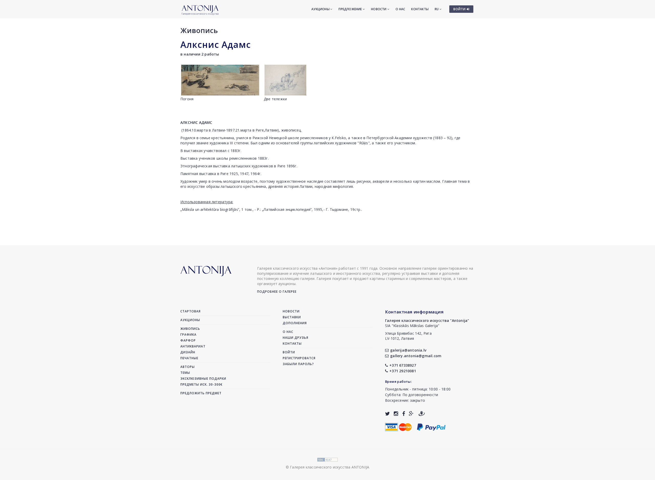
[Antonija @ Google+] (411, 413)
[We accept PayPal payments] (431, 426)
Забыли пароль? (298, 364)
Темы (185, 372)
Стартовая (190, 311)
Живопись (199, 30)
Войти (289, 352)
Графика (188, 334)
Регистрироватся (299, 358)
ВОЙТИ (460, 9)
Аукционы (320, 9)
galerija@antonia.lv (408, 350)
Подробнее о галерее (277, 291)
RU (437, 9)
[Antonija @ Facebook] (403, 413)
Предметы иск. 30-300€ (201, 384)
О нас (400, 9)
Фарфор (188, 340)
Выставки (292, 317)
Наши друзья (295, 337)
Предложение (351, 9)
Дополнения (295, 323)
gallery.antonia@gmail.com (415, 355)
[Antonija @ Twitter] (387, 413)
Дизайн (187, 352)
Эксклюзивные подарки (203, 378)
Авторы (187, 367)
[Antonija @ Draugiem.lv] (421, 413)
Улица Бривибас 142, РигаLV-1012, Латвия (408, 336)
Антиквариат (192, 346)
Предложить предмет (201, 393)
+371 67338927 (402, 365)
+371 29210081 (402, 370)
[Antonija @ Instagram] (396, 413)
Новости (379, 9)
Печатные (189, 358)
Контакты (420, 9)
